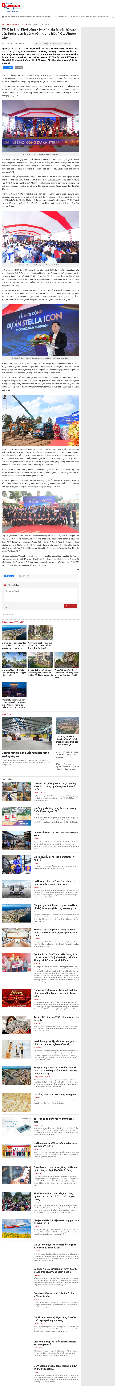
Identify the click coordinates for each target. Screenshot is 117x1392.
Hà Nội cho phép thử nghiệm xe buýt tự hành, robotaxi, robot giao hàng (54, 882)
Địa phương (37, 887)
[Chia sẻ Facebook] (8, 67)
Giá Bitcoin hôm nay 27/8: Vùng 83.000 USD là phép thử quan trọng (55, 1319)
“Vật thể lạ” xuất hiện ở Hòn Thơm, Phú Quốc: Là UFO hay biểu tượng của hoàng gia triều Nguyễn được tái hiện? (14, 704)
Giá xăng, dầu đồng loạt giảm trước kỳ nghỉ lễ (54, 858)
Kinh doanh (37, 839)
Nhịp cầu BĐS (32, 25)
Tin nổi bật (7, 715)
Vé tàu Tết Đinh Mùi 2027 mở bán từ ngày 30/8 (56, 834)
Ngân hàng (37, 963)
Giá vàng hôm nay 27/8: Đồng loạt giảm (55, 1094)
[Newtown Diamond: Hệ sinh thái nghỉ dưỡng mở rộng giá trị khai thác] (14, 660)
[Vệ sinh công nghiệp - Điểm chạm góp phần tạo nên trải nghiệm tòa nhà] (16, 1049)
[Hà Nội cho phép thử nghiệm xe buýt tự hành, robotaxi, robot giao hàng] (16, 889)
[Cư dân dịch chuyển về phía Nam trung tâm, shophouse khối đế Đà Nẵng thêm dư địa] (40, 660)
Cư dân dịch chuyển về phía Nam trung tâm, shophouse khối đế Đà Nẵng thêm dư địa (40, 672)
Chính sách (37, 1173)
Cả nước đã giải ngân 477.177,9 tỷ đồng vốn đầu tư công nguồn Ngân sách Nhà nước (55, 786)
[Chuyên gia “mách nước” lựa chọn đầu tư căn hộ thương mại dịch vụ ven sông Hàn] (14, 632)
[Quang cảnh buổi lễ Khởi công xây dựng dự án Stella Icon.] (40, 237)
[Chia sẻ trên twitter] (20, 576)
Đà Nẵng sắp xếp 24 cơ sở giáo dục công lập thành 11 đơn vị (55, 1144)
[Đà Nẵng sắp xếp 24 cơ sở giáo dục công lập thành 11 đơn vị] (16, 1151)
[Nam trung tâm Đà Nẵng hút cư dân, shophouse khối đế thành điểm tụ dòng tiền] (40, 632)
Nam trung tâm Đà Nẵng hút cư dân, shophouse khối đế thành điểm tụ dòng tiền (40, 645)
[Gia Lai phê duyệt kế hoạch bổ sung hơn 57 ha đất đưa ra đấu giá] (16, 1252)
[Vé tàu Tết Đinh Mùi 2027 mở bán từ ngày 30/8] (16, 840)
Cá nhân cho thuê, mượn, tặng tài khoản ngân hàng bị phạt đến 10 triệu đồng (55, 1169)
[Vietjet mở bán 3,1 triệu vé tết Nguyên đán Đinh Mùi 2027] (16, 1228)
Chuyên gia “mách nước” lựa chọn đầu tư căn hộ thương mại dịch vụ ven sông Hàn (14, 645)
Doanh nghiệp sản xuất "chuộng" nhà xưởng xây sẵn (25, 754)
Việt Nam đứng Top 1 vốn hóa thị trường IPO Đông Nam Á (55, 1343)
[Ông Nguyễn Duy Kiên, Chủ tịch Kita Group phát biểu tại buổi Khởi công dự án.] (40, 330)
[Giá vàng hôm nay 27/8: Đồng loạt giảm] (16, 1102)
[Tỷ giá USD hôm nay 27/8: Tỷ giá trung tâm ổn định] (16, 1025)
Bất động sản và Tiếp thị (14, 25)
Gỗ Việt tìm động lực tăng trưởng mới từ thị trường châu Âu (67, 754)
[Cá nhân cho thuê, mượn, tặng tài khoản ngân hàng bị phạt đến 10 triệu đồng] (16, 1175)
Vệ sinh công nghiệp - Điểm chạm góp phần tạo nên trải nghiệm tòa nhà (54, 1043)
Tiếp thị (7, 17)
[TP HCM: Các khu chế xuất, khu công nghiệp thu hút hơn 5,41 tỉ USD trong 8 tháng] (16, 1201)
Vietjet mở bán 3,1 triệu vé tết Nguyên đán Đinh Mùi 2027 (56, 1222)
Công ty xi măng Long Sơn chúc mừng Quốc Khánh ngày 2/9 (55, 810)
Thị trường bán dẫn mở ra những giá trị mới (54, 1120)
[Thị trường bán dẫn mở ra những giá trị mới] (16, 1126)
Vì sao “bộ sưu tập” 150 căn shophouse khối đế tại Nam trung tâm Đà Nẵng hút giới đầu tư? (66, 674)
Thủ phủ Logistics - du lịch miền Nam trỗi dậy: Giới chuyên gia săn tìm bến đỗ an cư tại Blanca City (56, 1070)
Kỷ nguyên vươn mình (104, 17)
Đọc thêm (7, 779)
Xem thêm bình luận (8, 614)
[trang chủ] (3, 17)
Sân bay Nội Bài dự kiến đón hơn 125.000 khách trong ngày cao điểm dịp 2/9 (55, 1270)
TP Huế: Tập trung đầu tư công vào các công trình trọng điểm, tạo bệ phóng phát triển (56, 932)
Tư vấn (47, 25)
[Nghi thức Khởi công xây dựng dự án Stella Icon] (40, 126)
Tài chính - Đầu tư (39, 793)
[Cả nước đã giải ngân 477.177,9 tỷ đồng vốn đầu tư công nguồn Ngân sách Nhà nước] (16, 791)
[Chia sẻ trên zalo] (24, 576)
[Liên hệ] (28, 576)
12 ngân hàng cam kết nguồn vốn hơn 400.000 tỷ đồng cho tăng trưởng (67, 766)
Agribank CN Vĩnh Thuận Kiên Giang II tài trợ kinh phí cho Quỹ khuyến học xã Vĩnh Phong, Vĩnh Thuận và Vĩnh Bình (55, 957)
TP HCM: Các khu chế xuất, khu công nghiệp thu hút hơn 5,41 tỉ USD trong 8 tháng (54, 1196)
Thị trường (37, 863)
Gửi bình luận (70, 606)
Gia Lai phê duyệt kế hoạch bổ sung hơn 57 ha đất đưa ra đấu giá (55, 1246)
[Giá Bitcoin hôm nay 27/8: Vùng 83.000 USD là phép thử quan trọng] (16, 1325)
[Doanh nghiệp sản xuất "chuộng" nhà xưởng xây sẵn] (27, 733)
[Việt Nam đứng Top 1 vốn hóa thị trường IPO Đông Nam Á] (16, 1349)
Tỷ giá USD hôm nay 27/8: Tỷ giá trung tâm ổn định (56, 1018)
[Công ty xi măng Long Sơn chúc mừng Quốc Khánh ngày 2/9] (16, 816)
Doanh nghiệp (38, 1047)
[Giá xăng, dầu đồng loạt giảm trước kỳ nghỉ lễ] (16, 864)
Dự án (41, 25)
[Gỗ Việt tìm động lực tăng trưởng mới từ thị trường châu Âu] (16, 1373)
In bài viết (19, 67)
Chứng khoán (38, 1348)
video (87, 17)
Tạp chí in (93, 17)
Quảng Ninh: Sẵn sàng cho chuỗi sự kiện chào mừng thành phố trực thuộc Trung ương (55, 993)
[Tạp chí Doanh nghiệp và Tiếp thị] (12, 6)
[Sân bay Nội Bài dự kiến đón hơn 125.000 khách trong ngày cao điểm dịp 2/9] (16, 1276)
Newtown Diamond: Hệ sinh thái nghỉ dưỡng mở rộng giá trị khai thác (14, 672)
